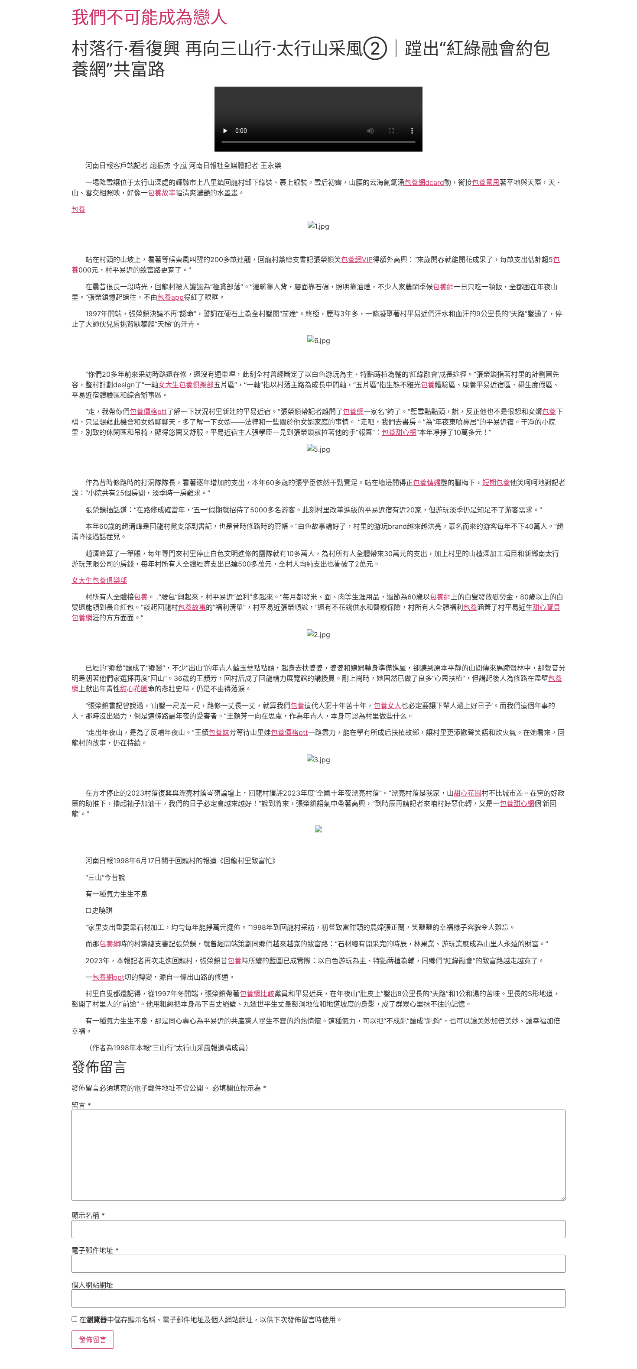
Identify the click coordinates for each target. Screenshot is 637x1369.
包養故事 (162, 192)
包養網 (443, 286)
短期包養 (496, 482)
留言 (81, 1105)
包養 (78, 209)
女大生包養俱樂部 (186, 384)
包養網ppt (108, 977)
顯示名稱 (88, 1215)
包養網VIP (357, 259)
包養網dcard (424, 182)
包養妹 (218, 732)
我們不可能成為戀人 (150, 17)
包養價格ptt (148, 411)
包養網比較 (257, 993)
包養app (170, 297)
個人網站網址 (92, 1285)
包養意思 (486, 182)
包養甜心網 (399, 432)
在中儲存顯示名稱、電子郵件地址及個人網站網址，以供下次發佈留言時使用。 (211, 1319)
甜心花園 (134, 688)
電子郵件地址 (95, 1250)
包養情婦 (427, 482)
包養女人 (387, 705)
